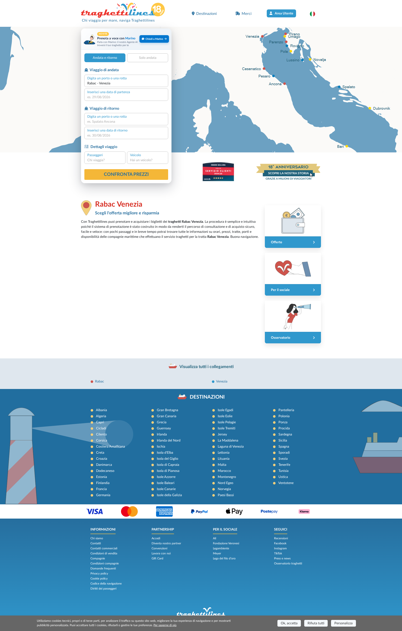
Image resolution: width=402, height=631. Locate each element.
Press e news (282, 558)
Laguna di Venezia (231, 446)
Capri (100, 422)
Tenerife (284, 464)
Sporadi (284, 452)
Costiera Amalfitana (110, 446)
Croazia (101, 458)
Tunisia (283, 471)
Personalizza (343, 623)
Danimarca (104, 464)
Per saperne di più (165, 625)
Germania (103, 495)
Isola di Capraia (168, 464)
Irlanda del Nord (168, 440)
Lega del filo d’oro (224, 558)
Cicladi (101, 428)
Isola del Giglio (167, 458)
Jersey (222, 434)
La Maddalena (228, 440)
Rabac (99, 381)
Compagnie (97, 558)
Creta (100, 452)
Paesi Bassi (226, 495)
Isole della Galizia (169, 495)
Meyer (217, 553)
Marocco (224, 471)
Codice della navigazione (106, 583)
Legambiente (221, 548)
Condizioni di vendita (103, 553)
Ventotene (286, 483)
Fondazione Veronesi (226, 543)
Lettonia (223, 452)
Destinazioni (206, 13)
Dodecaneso (105, 471)
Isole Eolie (225, 416)
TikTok (278, 553)
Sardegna (285, 434)
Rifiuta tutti (316, 623)
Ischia (161, 446)
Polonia (284, 416)
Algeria (101, 416)
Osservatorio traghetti (288, 563)
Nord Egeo (225, 483)
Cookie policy (99, 578)
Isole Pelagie (227, 422)
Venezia (221, 381)
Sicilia (282, 440)
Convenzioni (159, 548)
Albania (101, 410)
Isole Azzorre (166, 477)
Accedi (156, 538)
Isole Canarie (166, 489)
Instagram (280, 548)
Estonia (101, 477)
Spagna (283, 446)
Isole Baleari (165, 483)
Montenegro (227, 477)
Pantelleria (286, 410)
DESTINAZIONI (207, 397)
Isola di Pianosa (168, 471)
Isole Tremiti (226, 428)
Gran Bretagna (167, 410)
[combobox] (126, 83)
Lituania (223, 458)
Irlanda (162, 434)
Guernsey (164, 428)
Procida (284, 428)
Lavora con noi (161, 553)
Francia (101, 489)
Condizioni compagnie (104, 563)
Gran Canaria (166, 416)
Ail (214, 538)
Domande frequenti (103, 568)
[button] (314, 13)
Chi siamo (96, 538)
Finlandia (103, 483)
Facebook (280, 543)
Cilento (101, 434)
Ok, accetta (289, 623)
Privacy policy (99, 573)
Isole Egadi (225, 410)
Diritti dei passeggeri (103, 588)
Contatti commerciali (103, 548)
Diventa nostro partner (166, 543)
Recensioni (281, 538)
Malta (222, 464)
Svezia (283, 458)
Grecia (161, 422)
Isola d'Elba (165, 452)
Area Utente (283, 13)
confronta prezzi (126, 174)
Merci (246, 13)
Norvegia (224, 489)
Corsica (101, 440)
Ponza (282, 422)
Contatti (95, 543)
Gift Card (157, 558)
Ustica (283, 477)
